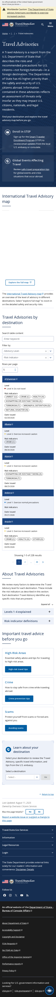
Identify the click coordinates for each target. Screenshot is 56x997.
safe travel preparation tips (35, 169)
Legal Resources (10, 845)
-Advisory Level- (11, 350)
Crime (9, 682)
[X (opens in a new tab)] (16, 895)
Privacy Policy (8, 970)
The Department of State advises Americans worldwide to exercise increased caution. (30, 13)
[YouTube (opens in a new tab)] (21, 895)
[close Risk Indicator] (46, 357)
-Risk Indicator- (11, 357)
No (39, 812)
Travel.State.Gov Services (15, 829)
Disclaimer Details (25, 869)
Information (8, 837)
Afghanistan (10, 379)
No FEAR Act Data (10, 950)
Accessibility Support (11, 930)
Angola (8, 521)
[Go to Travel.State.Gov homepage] (18, 882)
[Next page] (43, 562)
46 (37, 562)
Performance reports (11, 964)
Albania (8, 424)
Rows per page (10, 364)
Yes (30, 812)
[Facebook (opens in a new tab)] (4, 895)
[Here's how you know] (28, 3)
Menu (50, 26)
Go (45, 777)
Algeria (8, 456)
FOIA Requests (8, 943)
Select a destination (16, 771)
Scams (9, 712)
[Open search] (42, 24)
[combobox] (23, 777)
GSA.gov (38, 991)
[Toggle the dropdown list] (37, 777)
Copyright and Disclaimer (13, 936)
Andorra (8, 492)
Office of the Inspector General (16, 957)
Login (5, 852)
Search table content (12, 333)
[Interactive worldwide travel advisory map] (28, 250)
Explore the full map (19, 282)
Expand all (46, 604)
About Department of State (14, 923)
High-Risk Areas (15, 653)
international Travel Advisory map (24, 293)
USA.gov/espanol (22, 991)
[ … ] (13, 33)
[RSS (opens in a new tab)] (27, 895)
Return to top (48, 794)
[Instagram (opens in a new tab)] (10, 895)
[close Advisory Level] (46, 351)
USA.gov (6, 991)
